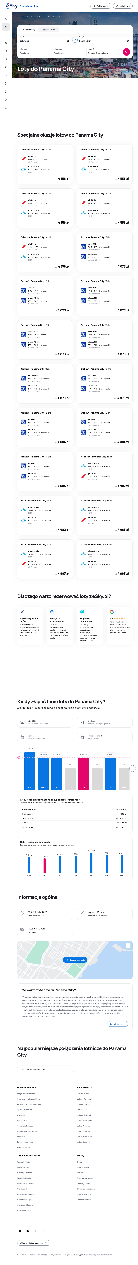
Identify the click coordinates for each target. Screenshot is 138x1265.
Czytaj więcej (116, 1024)
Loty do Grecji (83, 1104)
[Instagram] (35, 1231)
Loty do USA (82, 1109)
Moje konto (125, 6)
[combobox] (42, 41)
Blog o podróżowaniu (26, 1093)
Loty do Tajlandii (84, 1115)
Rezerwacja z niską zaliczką (29, 1104)
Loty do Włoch (83, 1093)
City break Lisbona (25, 1205)
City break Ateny (24, 1210)
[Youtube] (27, 1231)
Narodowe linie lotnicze (27, 1131)
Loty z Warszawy (84, 1120)
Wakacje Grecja (24, 1178)
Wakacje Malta (23, 1162)
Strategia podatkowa (86, 1189)
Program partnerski (85, 1178)
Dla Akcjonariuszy (84, 1183)
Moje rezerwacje (84, 1194)
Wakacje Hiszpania (25, 1172)
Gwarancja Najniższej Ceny (29, 1099)
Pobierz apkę (102, 6)
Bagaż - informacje (25, 1142)
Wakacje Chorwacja (25, 1183)
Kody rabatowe (23, 1147)
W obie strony (29, 29)
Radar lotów (22, 1120)
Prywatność (56, 1255)
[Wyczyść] (68, 40)
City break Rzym (24, 1189)
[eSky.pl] (18, 17)
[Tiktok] (42, 1231)
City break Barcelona (26, 1194)
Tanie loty (26, 17)
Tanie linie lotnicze (25, 1126)
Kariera (80, 1172)
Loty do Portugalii (84, 1099)
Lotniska (21, 1136)
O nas (79, 1162)
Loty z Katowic (83, 1142)
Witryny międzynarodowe (31, 1243)
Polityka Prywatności (38, 1255)
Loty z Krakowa (83, 1126)
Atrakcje (21, 1115)
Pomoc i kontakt (84, 1199)
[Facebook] (20, 1231)
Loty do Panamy (39, 17)
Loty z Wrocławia (84, 1136)
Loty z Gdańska (83, 1131)
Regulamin (21, 1255)
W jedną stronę (48, 29)
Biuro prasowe (83, 1167)
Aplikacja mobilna (24, 1109)
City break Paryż (24, 1199)
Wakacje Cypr (23, 1167)
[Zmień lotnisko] (75, 40)
